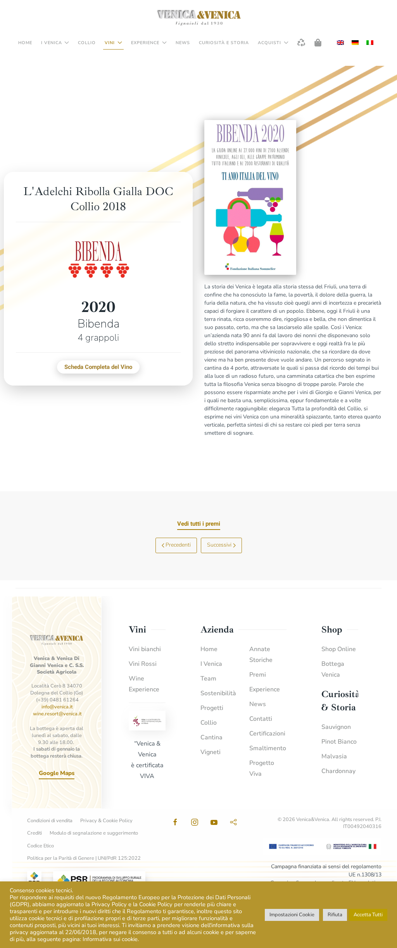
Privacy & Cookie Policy (106, 820)
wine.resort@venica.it (57, 713)
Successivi (219, 545)
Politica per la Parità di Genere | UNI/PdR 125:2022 (84, 858)
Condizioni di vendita (49, 820)
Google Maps (56, 773)
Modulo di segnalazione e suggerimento (94, 833)
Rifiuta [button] (335, 914)
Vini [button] (110, 43)
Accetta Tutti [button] (368, 914)
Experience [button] (145, 43)
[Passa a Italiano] (369, 43)
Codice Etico (40, 845)
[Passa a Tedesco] (355, 43)
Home (25, 43)
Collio (87, 43)
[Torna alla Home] (198, 17)
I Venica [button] (51, 43)
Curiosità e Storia (224, 43)
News (183, 43)
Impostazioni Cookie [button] (291, 914)
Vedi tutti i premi (198, 523)
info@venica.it (57, 706)
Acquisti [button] (269, 43)
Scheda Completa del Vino (98, 367)
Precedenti (178, 545)
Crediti (34, 833)
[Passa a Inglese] (340, 43)
